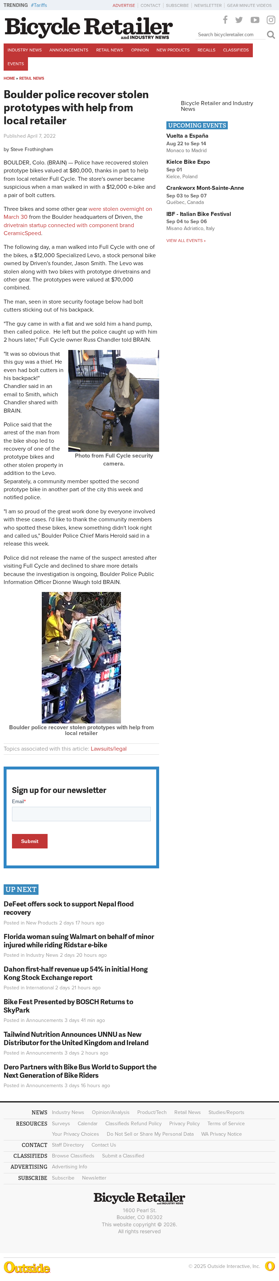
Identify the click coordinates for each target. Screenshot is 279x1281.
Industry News (25, 50)
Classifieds (236, 50)
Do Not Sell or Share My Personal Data (150, 1134)
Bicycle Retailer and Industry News (217, 106)
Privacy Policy (184, 1124)
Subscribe (177, 5)
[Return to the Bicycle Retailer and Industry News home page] (89, 37)
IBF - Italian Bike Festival (198, 214)
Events (16, 63)
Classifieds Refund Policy (133, 1124)
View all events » (186, 240)
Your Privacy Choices (75, 1134)
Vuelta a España (187, 135)
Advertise (124, 5)
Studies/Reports (226, 1112)
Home (9, 78)
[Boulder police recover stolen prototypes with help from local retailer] (81, 721)
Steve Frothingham (32, 149)
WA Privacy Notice (221, 1134)
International (40, 988)
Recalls (206, 50)
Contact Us (104, 1145)
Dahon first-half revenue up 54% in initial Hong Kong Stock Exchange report (76, 973)
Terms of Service (226, 1124)
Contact (151, 5)
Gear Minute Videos (249, 5)
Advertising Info (69, 1167)
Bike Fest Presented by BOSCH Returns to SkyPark (68, 1006)
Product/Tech (152, 1112)
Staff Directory (68, 1145)
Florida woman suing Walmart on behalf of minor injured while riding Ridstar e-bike (79, 940)
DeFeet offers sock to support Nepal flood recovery (69, 908)
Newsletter (208, 5)
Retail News (109, 50)
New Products (173, 50)
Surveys (61, 1124)
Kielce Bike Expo (188, 162)
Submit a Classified (123, 1156)
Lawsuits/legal (109, 748)
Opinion (140, 50)
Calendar (88, 1124)
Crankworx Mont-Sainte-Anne (205, 188)
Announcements (68, 50)
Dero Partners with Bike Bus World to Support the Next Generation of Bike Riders (80, 1071)
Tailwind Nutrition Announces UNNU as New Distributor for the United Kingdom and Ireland (76, 1038)
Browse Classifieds (73, 1156)
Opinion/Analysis (111, 1112)
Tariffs (40, 5)
